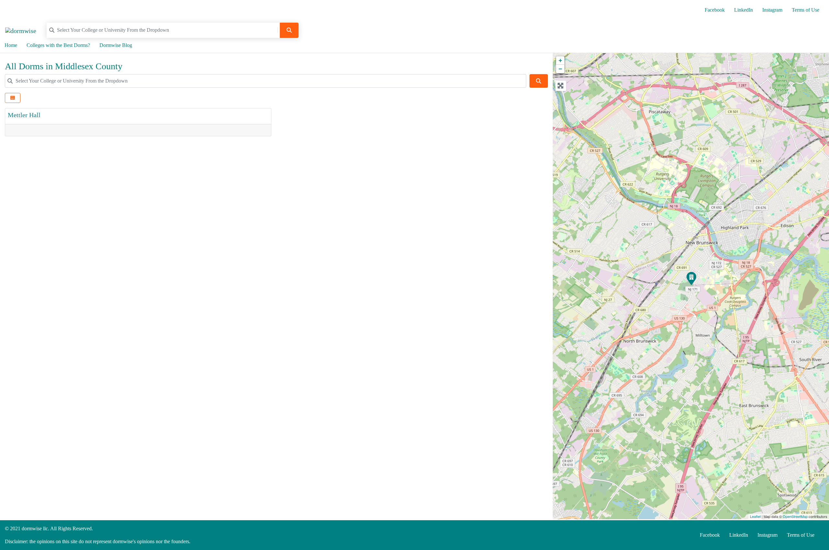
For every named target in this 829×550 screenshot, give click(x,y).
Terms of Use (805, 10)
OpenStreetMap (795, 516)
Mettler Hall (24, 114)
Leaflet (755, 516)
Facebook (715, 10)
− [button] (560, 68)
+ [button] (560, 60)
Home (11, 45)
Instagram (772, 10)
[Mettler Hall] (691, 278)
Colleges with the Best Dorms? (58, 45)
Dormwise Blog (115, 45)
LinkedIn (743, 10)
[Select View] (12, 98)
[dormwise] (20, 29)
